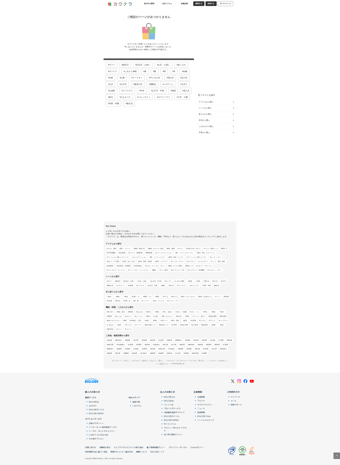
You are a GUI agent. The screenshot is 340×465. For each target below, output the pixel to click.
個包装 (131, 312)
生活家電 (122, 253)
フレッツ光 (168, 404)
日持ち (149, 312)
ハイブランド (224, 320)
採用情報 (201, 412)
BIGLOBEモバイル (96, 409)
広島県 (206, 349)
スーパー (138, 325)
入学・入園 (183, 97)
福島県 (170, 340)
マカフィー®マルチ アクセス (175, 429)
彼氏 (118, 296)
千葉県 (221, 340)
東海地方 (192, 344)
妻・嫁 (136, 301)
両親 (157, 296)
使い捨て (110, 312)
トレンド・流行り (199, 316)
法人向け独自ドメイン (173, 434)
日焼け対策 (184, 325)
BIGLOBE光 (94, 401)
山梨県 (131, 344)
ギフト (112, 65)
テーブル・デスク (177, 261)
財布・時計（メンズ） (176, 257)
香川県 (118, 353)
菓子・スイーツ (125, 248)
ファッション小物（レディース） (118, 257)
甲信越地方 (121, 344)
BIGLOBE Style (204, 416)
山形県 (161, 340)
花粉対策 (205, 325)
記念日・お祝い (143, 65)
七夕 (111, 84)
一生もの (110, 325)
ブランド (213, 320)
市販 (187, 316)
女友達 (110, 301)
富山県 (166, 344)
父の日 (184, 78)
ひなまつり (126, 97)
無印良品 (110, 329)
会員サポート (236, 404)
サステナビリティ (204, 404)
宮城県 (145, 340)
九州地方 (144, 353)
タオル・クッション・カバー (155, 266)
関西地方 (110, 349)
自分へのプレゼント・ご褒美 (117, 320)
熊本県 (170, 353)
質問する (198, 4)
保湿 (185, 320)
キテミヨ (170, 361)
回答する (211, 4)
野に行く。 (203, 361)
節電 (213, 325)
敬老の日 (138, 84)
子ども (166, 296)
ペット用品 (164, 270)
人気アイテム (167, 4)
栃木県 (196, 340)
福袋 (174, 90)
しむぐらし (137, 405)
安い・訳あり (168, 312)
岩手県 (136, 340)
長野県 (139, 344)
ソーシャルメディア (205, 420)
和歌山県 (162, 349)
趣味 (154, 270)
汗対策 (174, 325)
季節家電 (149, 253)
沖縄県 (205, 353)
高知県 (135, 353)
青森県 (128, 340)
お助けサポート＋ (96, 423)
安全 (222, 312)
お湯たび (144, 361)
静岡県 (209, 344)
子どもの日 (155, 78)
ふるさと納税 (131, 71)
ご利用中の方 (233, 391)
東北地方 (119, 340)
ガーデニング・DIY (178, 270)
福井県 (182, 344)
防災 (222, 325)
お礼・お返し (164, 65)
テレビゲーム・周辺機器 (196, 270)
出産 (111, 78)
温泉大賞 (136, 401)
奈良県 (153, 349)
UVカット (165, 320)
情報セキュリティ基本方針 (121, 451)
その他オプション (96, 438)
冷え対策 (195, 325)
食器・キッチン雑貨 (175, 266)
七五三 (184, 84)
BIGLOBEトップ (157, 451)
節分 (111, 97)
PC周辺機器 (111, 253)
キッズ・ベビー (216, 257)
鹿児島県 (196, 353)
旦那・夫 (127, 301)
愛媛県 (126, 353)
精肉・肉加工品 (140, 248)
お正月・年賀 (158, 90)
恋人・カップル (159, 301)
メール (233, 400)
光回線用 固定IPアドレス (174, 412)
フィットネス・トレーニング (138, 270)
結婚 (185, 71)
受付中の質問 (149, 4)
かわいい (129, 316)
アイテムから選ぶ (206, 102)
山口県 (214, 349)
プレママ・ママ (173, 301)
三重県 (226, 344)
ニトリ (119, 329)
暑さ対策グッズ (150, 325)
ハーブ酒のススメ (162, 364)
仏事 (123, 78)
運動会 (153, 84)
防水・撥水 (175, 320)
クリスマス (128, 90)
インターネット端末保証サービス (103, 427)
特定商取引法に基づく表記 (96, 451)
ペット (218, 296)
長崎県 (161, 353)
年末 (142, 90)
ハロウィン (169, 84)
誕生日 (126, 65)
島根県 (189, 349)
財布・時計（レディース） (206, 253)
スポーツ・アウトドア (204, 266)
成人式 (186, 90)
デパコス (129, 325)
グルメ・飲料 (112, 248)
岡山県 (198, 349)
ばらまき (140, 312)
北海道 (110, 340)
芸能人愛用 (212, 316)
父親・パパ (136, 296)
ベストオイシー (181, 361)
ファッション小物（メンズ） (197, 257)
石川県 (174, 344)
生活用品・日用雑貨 (124, 266)
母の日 (171, 78)
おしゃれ (119, 316)
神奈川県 (110, 344)
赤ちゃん (175, 296)
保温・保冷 (121, 312)
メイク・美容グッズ (211, 248)
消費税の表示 (104, 447)
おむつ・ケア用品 (113, 261)
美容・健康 (171, 248)
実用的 (110, 316)
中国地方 (172, 349)
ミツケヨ (212, 361)
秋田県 (153, 340)
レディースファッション (164, 253)
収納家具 (110, 266)
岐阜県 (201, 344)
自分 (109, 296)
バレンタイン (144, 97)
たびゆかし (222, 361)
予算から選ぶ (204, 132)
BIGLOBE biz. (170, 397)
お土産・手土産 (156, 281)
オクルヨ (136, 361)
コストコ (129, 329)
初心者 (179, 316)
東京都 (230, 340)
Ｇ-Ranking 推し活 (177, 364)
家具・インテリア (162, 261)
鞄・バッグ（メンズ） (158, 257)
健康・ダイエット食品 (156, 248)
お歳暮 (112, 90)
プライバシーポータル (177, 447)
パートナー (146, 301)
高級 (157, 312)
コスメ (181, 248)
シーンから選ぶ (205, 108)
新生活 (130, 103)
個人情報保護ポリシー (156, 447)
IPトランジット (170, 424)
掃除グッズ (189, 266)
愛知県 (217, 344)
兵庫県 (145, 349)
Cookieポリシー (197, 447)
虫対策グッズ (164, 325)
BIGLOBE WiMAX (96, 413)
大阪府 (136, 349)
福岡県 (153, 353)
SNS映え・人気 (136, 320)
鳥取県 (181, 349)
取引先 (118, 301)
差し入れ (182, 65)
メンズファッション (140, 257)
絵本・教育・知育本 (145, 261)
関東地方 (179, 340)
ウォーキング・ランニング (116, 270)
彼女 (126, 296)
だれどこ (127, 361)
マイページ (226, 4)
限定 (213, 312)
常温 (205, 312)
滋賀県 (119, 349)
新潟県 (147, 344)
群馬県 (205, 340)
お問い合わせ (90, 447)
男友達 (226, 296)
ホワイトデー (164, 97)
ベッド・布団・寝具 (218, 261)
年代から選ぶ (204, 120)
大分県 (178, 353)
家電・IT (225, 248)
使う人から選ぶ (205, 114)
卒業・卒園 (114, 103)
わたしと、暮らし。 (157, 361)
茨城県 (188, 340)
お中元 (124, 84)
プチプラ (203, 320)
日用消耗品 (138, 266)
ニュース (201, 408)
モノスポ (193, 361)
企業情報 (198, 391)
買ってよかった (168, 316)
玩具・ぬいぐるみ (129, 261)
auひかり (93, 405)
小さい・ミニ (195, 312)
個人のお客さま (92, 391)
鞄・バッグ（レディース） (185, 253)
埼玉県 (213, 340)
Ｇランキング (116, 361)
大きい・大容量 (181, 312)
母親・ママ (147, 296)
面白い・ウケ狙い (153, 316)
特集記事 (184, 4)
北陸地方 (157, 344)
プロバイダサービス (172, 408)
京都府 (128, 349)
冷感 (147, 320)
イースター (137, 78)
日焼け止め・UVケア (194, 248)
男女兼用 (223, 316)
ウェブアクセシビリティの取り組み (128, 447)
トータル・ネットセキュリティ (102, 431)
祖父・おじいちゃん (188, 296)
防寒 (155, 320)
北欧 (119, 325)
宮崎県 (186, 353)
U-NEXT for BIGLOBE (98, 434)
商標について (141, 451)
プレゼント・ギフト (215, 270)
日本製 (194, 320)
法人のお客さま (167, 391)
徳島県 (110, 353)
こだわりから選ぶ (206, 126)
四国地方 (224, 349)
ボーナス (113, 71)
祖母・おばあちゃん (205, 296)
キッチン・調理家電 (135, 253)
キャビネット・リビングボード (197, 261)
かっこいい (139, 316)
